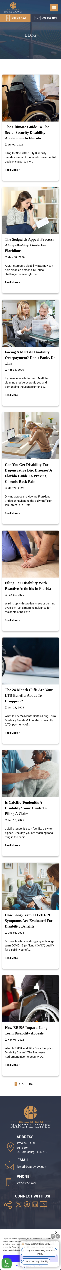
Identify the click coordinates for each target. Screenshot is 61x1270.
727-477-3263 (26, 1183)
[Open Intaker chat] (24, 1268)
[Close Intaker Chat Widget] (58, 1236)
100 (31, 1084)
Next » (49, 1085)
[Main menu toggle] (54, 7)
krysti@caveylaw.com (32, 1167)
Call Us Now (19, 17)
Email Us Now (49, 17)
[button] (56, 1232)
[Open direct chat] (53, 1236)
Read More (11, 169)
